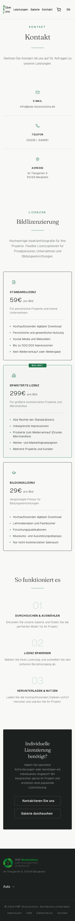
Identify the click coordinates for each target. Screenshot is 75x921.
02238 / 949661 (37, 140)
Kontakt (47, 9)
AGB (29, 913)
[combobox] (10, 887)
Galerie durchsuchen (37, 813)
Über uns (8, 9)
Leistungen (21, 9)
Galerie (35, 9)
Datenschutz (45, 913)
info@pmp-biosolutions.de (37, 106)
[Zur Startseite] (4, 9)
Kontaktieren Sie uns (38, 801)
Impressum (14, 913)
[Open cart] (59, 9)
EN (68, 9)
